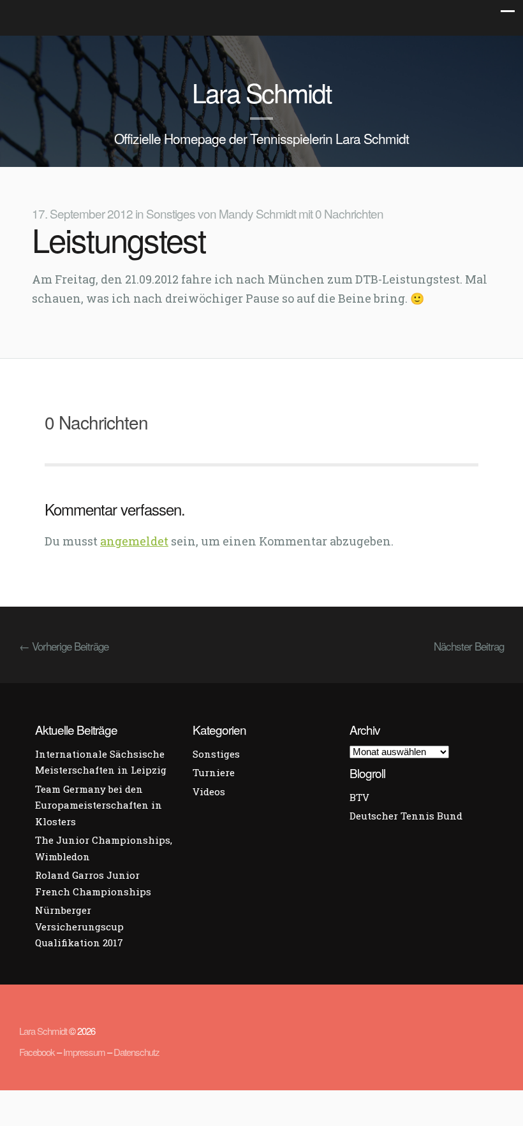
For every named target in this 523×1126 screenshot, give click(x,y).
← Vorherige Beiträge (63, 646)
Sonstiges (170, 213)
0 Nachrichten (349, 213)
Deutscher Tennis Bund (406, 815)
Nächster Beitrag (469, 646)
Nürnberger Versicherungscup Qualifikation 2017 (79, 926)
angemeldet (134, 541)
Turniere (214, 772)
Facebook (37, 1051)
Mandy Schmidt (257, 213)
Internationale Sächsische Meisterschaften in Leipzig (100, 762)
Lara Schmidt (261, 92)
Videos (209, 791)
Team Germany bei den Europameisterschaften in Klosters (98, 805)
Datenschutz (136, 1051)
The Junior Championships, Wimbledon (103, 848)
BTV (359, 797)
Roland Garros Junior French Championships (93, 883)
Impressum (84, 1051)
